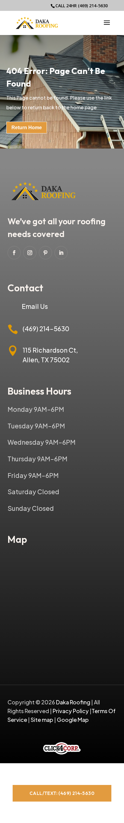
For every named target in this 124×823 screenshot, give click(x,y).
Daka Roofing (73, 702)
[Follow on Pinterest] (45, 252)
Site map (42, 719)
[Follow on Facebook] (14, 252)
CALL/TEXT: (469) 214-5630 (62, 793)
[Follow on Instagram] (29, 252)
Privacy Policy (71, 710)
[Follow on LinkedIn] (61, 252)
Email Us (35, 306)
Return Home (26, 127)
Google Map (73, 719)
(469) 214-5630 (93, 5)
